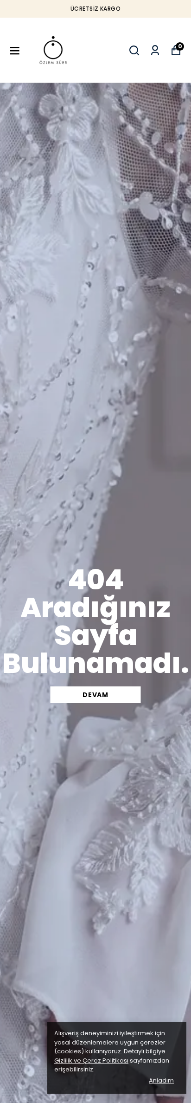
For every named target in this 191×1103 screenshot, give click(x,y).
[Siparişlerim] (155, 50)
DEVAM (95, 694)
